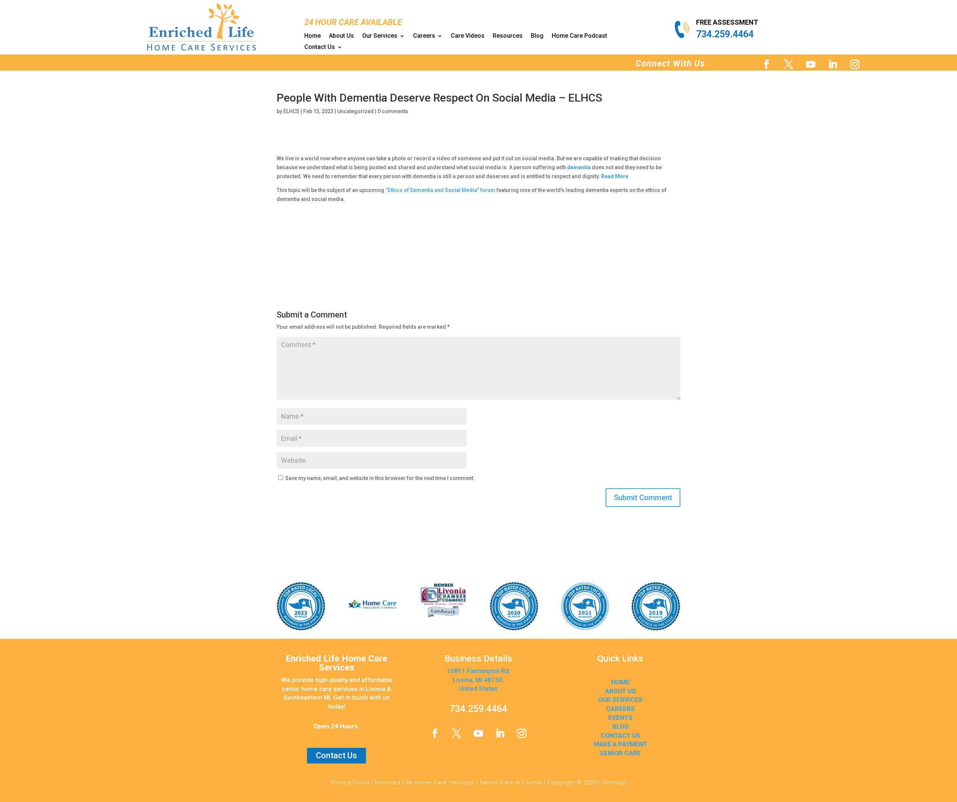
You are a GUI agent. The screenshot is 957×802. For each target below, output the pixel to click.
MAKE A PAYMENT (620, 744)
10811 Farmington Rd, (478, 671)
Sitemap (615, 782)
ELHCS (291, 111)
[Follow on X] (788, 64)
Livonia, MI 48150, (478, 680)
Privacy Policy (350, 782)
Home (312, 36)
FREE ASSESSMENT (727, 22)
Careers (424, 36)
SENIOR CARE (620, 753)
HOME (620, 682)
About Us (341, 36)
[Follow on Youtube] (811, 64)
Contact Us (319, 47)
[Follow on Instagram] (855, 64)
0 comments (393, 111)
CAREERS (620, 708)
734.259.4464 (725, 34)
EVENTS (620, 717)
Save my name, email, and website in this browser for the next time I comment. (380, 478)
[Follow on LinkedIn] (833, 64)
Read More (614, 176)
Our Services (379, 36)
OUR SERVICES (620, 699)
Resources (508, 36)
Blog (537, 36)
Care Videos (467, 36)
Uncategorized (355, 111)
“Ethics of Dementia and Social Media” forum (440, 190)
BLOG (620, 726)
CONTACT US (620, 735)
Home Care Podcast (579, 36)
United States (478, 688)
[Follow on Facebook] (766, 64)
